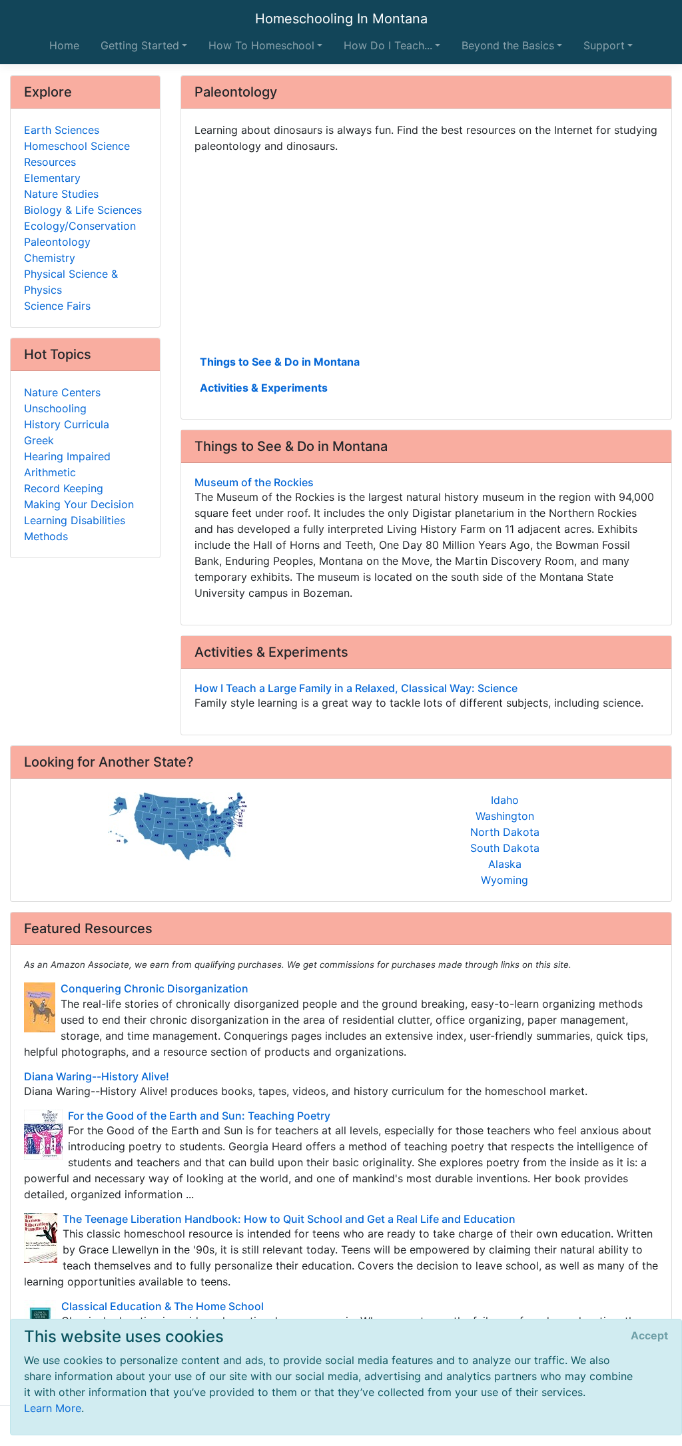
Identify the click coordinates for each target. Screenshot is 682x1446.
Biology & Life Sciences (83, 209)
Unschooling (55, 408)
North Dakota (504, 832)
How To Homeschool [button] (261, 45)
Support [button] (604, 45)
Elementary (52, 177)
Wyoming (504, 880)
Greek (39, 440)
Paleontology (57, 241)
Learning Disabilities (74, 520)
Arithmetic (50, 472)
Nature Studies (61, 193)
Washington (505, 816)
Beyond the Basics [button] (508, 45)
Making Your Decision (79, 504)
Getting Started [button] (140, 45)
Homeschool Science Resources (77, 154)
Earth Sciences (61, 130)
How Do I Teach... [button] (388, 45)
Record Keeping (63, 488)
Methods (46, 536)
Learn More (52, 1408)
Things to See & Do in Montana (280, 361)
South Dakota (504, 848)
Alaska (504, 864)
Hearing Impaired (67, 456)
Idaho (505, 800)
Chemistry (49, 257)
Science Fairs (57, 305)
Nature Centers (62, 392)
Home (64, 45)
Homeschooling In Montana (341, 19)
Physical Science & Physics (71, 281)
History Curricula (66, 424)
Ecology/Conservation (80, 225)
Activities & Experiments (264, 387)
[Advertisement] (426, 252)
